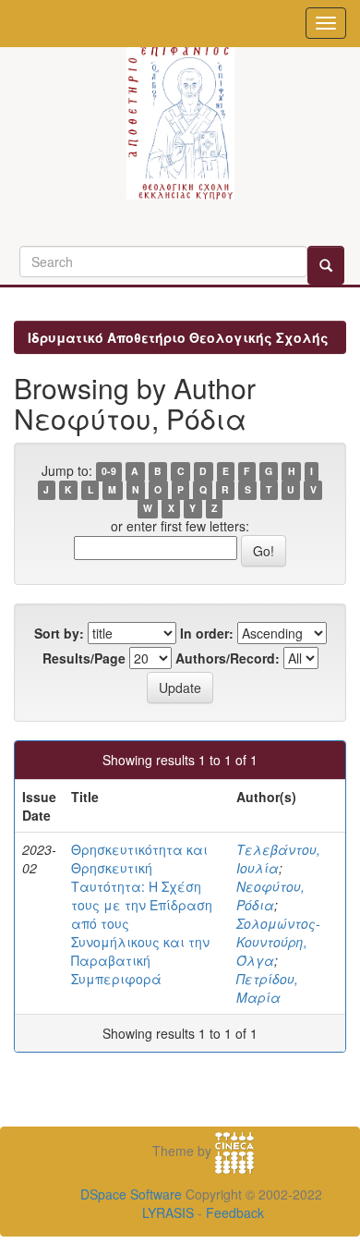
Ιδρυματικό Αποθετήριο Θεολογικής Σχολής (178, 337)
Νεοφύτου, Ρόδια (270, 895)
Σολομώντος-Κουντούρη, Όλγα (278, 941)
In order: (207, 633)
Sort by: (59, 633)
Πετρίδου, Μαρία (267, 987)
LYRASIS (168, 1212)
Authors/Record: (227, 658)
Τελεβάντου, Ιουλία (278, 858)
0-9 (109, 472)
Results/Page (84, 658)
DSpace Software (131, 1194)
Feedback (235, 1212)
